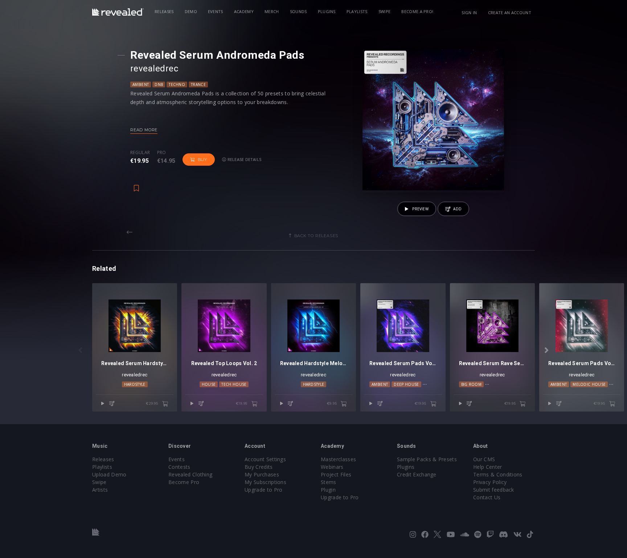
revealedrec (134, 374)
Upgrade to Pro (263, 489)
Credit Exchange (417, 474)
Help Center (487, 466)
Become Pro (183, 482)
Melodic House (589, 384)
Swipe (384, 11)
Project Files (336, 474)
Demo (191, 11)
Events (215, 11)
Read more (143, 129)
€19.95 (242, 403)
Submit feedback (493, 489)
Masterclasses (338, 459)
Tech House (233, 384)
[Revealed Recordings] (118, 12)
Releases (164, 11)
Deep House (406, 384)
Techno (177, 84)
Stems (328, 482)
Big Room (471, 384)
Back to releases (316, 235)
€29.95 (152, 403)
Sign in (469, 12)
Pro (161, 153)
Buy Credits (259, 466)
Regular (140, 153)
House (209, 384)
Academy (244, 11)
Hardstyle (135, 384)
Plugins (327, 11)
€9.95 (332, 403)
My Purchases (262, 474)
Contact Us (486, 497)
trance (198, 84)
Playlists (357, 11)
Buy (202, 159)
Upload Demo (109, 474)
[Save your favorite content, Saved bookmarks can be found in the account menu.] (136, 184)
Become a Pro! (417, 11)
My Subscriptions (265, 482)
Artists (100, 489)
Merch (272, 11)
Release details (244, 159)
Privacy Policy (490, 482)
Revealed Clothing (190, 474)
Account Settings (265, 459)
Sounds (298, 11)
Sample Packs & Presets (427, 459)
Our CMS (484, 459)
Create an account (509, 12)
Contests (179, 466)
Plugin (328, 489)
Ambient (140, 84)
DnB (159, 84)
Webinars (332, 466)
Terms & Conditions (497, 474)
